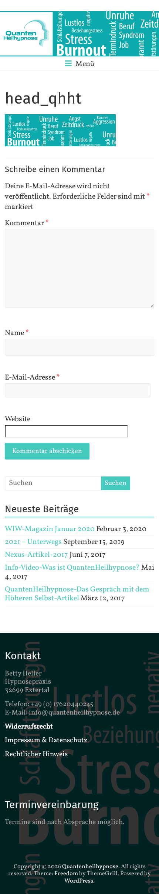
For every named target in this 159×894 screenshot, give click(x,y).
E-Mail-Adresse (32, 378)
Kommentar (27, 223)
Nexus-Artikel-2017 (36, 555)
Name (17, 333)
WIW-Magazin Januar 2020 (50, 529)
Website (17, 419)
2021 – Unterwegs (33, 542)
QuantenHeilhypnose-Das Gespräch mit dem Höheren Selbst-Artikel (77, 594)
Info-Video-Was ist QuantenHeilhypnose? (72, 568)
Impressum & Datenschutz (46, 740)
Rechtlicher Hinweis (36, 754)
